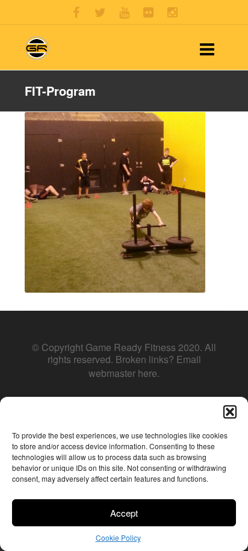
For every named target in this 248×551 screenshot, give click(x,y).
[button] (230, 412)
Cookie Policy (118, 537)
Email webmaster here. (144, 365)
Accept (124, 512)
